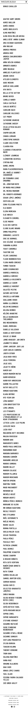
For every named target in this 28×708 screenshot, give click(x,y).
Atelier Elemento (10, 79)
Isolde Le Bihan (9, 336)
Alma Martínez (9, 33)
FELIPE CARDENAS (10, 255)
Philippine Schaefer (11, 552)
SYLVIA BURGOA (9, 643)
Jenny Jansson (9, 346)
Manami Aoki (8, 440)
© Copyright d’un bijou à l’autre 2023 (13, 696)
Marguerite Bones (10, 443)
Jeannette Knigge (10, 343)
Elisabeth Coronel (11, 218)
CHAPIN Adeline (9, 133)
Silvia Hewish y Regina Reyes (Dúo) (12, 599)
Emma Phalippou (10, 232)
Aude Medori (8, 83)
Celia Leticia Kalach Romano (12, 128)
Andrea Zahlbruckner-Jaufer (12, 57)
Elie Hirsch (8, 215)
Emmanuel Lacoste (11, 235)
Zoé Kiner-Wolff (10, 683)
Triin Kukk (7, 653)
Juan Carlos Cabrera (12, 350)
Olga (17, 532)
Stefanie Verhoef (10, 620)
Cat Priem (7, 117)
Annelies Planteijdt (11, 72)
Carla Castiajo (9, 103)
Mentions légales (13, 698)
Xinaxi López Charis (11, 670)
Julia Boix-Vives (10, 357)
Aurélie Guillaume (11, 86)
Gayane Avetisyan (10, 293)
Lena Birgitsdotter (11, 404)
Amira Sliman (18, 39)
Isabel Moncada (9, 326)
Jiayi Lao (20, 346)
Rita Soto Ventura (11, 562)
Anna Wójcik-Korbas (11, 62)
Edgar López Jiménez (12, 198)
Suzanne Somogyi (10, 636)
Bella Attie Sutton (11, 93)
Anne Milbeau (8, 69)
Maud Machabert (10, 487)
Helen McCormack (10, 307)
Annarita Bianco (10, 66)
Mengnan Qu (8, 491)
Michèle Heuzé (9, 494)
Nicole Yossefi (9, 511)
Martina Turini (9, 484)
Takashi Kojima (9, 647)
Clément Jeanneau (11, 155)
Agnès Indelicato (10, 29)
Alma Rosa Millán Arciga (13, 36)
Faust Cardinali (10, 249)
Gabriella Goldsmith (12, 279)
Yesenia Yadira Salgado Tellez (13, 678)
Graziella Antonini (11, 296)
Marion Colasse (9, 470)
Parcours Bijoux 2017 (13, 700)
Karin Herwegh (9, 377)
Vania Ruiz (7, 660)
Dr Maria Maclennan (11, 187)
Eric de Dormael (10, 238)
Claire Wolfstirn (10, 143)
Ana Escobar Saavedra (12, 43)
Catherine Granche (11, 120)
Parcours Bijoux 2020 (13, 702)
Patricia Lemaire (10, 545)
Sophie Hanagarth (10, 617)
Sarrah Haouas (9, 582)
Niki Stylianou (9, 515)
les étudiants (9, 411)
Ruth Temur (8, 571)
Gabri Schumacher (10, 269)
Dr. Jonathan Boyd (11, 184)
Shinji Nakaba (8, 594)
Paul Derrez (8, 549)
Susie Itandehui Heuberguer (9, 628)
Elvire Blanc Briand (11, 228)
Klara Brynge (9, 394)
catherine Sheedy (10, 123)
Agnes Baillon (9, 22)
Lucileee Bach (9, 426)
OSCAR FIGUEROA (9, 535)
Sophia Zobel (8, 614)
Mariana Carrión (10, 457)
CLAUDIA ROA (8, 146)
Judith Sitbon (9, 353)
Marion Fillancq (10, 474)
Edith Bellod (8, 201)
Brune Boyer (8, 96)
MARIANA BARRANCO (10, 453)
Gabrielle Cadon (10, 283)
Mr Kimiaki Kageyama (11, 508)
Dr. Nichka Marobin (11, 191)
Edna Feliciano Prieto (12, 204)
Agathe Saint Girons (11, 19)
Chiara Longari (9, 136)
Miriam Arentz (9, 498)
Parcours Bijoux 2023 (13, 704)
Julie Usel (7, 363)
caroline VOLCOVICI (11, 113)
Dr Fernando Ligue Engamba (11, 179)
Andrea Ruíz (8, 53)
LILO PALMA (20, 423)
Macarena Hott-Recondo (13, 433)
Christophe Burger (11, 139)
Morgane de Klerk (11, 504)
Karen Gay (7, 370)
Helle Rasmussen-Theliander (11, 318)
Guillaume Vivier (10, 300)
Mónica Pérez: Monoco (12, 501)
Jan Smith (21, 340)
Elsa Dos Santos (10, 225)
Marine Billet (9, 467)
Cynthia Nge (8, 162)
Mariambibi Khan (10, 450)
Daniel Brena (8, 166)
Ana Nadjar (8, 46)
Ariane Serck (8, 76)
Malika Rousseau (10, 436)
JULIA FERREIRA (9, 360)
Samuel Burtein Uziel (12, 578)
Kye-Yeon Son (8, 397)
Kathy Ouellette (10, 387)
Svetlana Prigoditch (12, 640)
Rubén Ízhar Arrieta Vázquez (11, 567)
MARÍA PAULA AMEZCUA (12, 446)
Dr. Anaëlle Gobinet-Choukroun (12, 173)
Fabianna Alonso (10, 245)
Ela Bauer (7, 208)
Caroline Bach (9, 110)
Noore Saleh (8, 525)
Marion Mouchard (10, 477)
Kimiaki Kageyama (10, 391)
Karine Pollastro (10, 384)
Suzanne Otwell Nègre (12, 633)
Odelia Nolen (8, 532)
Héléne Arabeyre (10, 313)
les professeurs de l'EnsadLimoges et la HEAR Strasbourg (12, 417)
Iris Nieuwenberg (10, 323)
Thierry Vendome (10, 650)
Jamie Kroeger (9, 340)
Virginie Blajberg (10, 664)
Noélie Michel (9, 521)
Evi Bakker (18, 242)
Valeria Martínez (10, 657)
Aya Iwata (7, 89)
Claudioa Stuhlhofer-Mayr (12, 151)
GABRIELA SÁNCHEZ (10, 276)
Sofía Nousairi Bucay (12, 610)
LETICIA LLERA (9, 423)
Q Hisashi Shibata (10, 559)
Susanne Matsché (10, 624)
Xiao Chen (7, 667)
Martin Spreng (9, 480)
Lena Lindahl (8, 408)
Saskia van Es (9, 585)
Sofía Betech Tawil (11, 607)
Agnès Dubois (8, 26)
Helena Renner (9, 310)
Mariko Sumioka (9, 463)
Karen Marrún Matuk (12, 374)
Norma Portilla (10, 528)
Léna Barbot (8, 401)
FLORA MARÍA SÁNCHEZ (12, 262)
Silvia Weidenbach (10, 603)
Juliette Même (9, 367)
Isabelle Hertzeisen (11, 333)
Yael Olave (8, 674)
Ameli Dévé (7, 39)
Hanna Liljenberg (10, 303)
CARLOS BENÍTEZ (9, 106)
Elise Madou (8, 221)
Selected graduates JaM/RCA (12, 589)
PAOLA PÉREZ (8, 538)
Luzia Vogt (7, 429)
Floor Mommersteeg (12, 259)
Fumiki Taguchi (9, 266)
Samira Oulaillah (10, 575)
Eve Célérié (8, 242)
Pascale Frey (9, 542)
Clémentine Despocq (12, 159)
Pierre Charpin (9, 555)
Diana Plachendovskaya (13, 169)
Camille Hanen (9, 100)
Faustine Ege (8, 252)
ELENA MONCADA (9, 211)
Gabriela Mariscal (11, 272)
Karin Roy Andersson (12, 380)
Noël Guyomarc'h (10, 518)
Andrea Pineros (9, 50)
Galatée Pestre (10, 290)
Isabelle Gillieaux (11, 329)
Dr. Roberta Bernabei (12, 194)
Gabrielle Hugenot (11, 286)
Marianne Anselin (10, 460)
